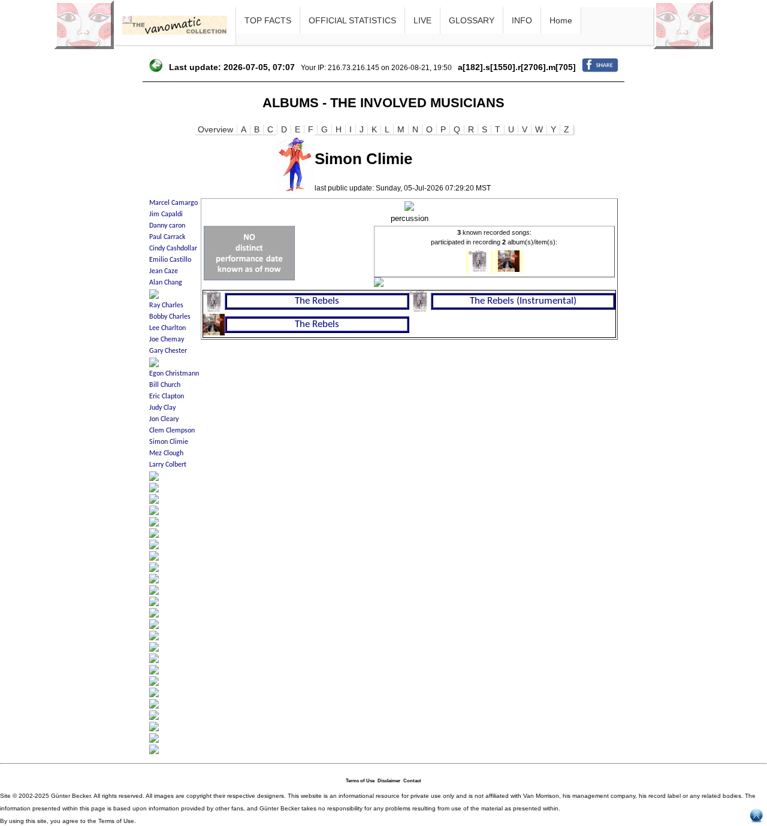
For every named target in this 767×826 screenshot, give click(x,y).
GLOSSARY (471, 20)
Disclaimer (389, 780)
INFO (522, 20)
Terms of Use (360, 780)
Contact (412, 780)
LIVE (422, 20)
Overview (215, 129)
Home (560, 20)
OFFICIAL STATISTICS (352, 20)
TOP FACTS (267, 20)
